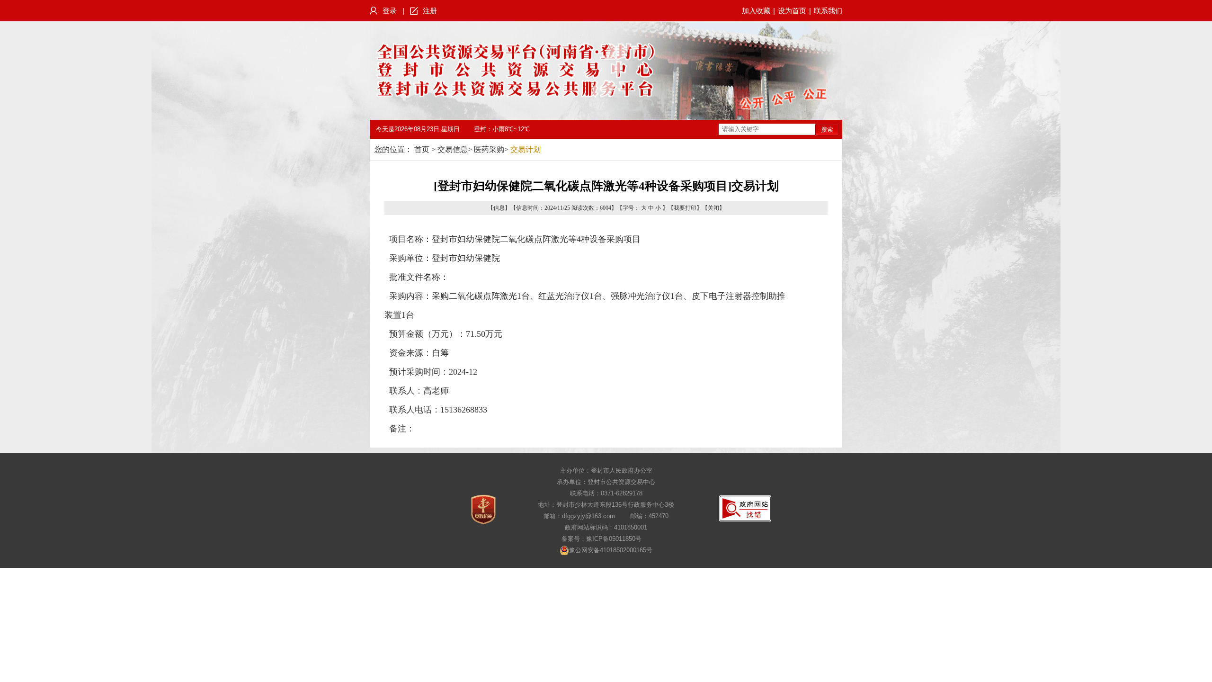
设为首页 (792, 11)
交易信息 (452, 149)
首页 (421, 149)
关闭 (713, 208)
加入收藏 (756, 11)
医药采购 (489, 149)
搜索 (827, 129)
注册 (430, 11)
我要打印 (685, 208)
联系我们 (828, 11)
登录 (390, 11)
